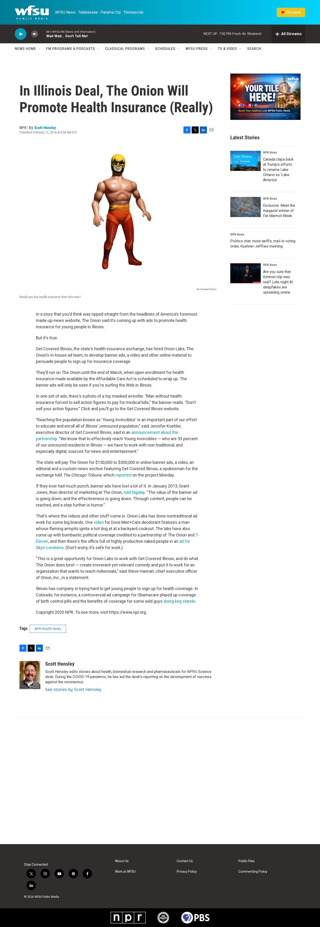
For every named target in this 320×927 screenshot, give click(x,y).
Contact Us (185, 861)
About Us (122, 861)
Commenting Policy (252, 871)
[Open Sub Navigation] (39, 49)
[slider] (42, 33)
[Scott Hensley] (30, 675)
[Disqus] (160, 780)
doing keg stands (179, 601)
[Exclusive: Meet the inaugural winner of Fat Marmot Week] (245, 207)
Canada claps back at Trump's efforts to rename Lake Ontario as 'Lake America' (278, 169)
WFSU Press (197, 49)
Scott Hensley (45, 127)
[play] (20, 34)
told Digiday (134, 492)
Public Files (246, 861)
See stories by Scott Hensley (73, 689)
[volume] (35, 34)
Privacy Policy (187, 871)
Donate (293, 12)
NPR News (270, 152)
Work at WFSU (125, 871)
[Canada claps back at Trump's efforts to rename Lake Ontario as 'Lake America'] (245, 161)
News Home (25, 49)
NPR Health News (48, 629)
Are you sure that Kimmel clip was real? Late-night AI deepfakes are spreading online (278, 282)
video (99, 522)
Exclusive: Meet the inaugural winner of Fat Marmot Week (279, 210)
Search (254, 49)
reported (123, 475)
